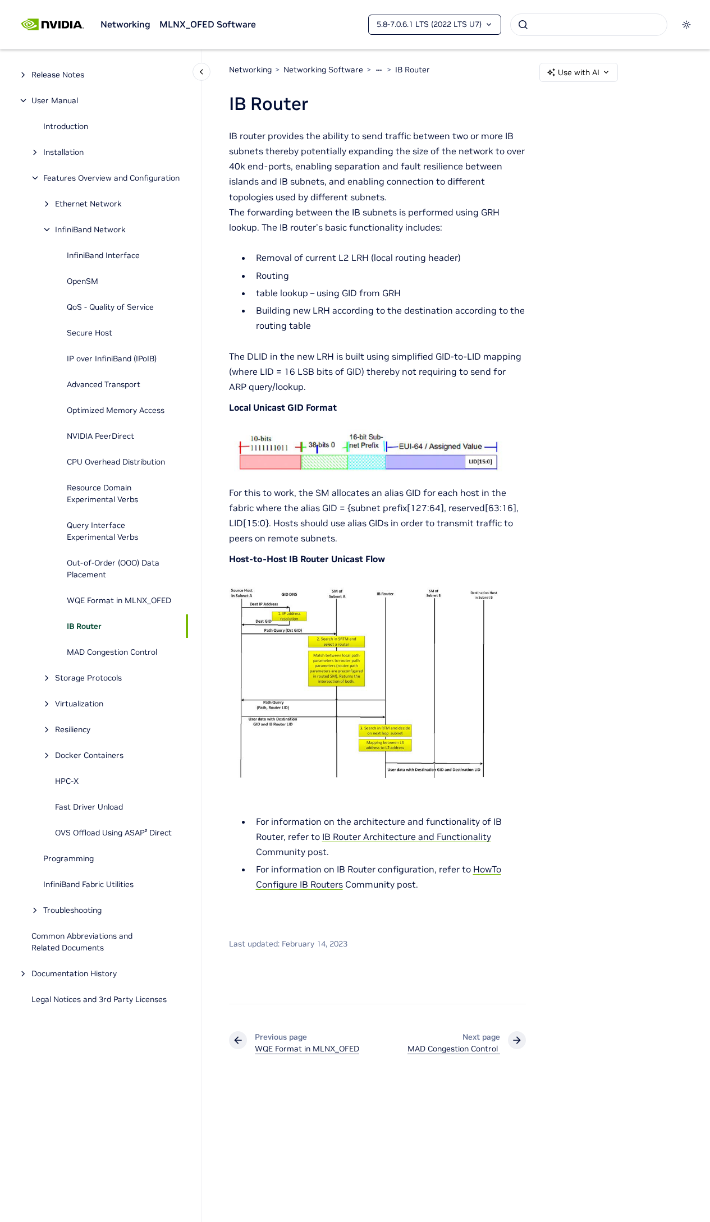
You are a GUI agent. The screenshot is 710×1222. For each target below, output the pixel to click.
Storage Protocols (88, 678)
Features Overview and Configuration (111, 178)
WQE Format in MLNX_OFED (119, 600)
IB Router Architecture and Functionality (406, 836)
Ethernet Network (88, 204)
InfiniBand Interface (103, 255)
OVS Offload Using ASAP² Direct (113, 833)
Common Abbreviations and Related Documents (81, 942)
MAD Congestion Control (113, 652)
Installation (63, 152)
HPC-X (67, 781)
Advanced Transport (103, 384)
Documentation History (74, 973)
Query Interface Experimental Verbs (102, 531)
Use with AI (578, 72)
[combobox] (589, 24)
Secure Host (89, 333)
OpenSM (82, 281)
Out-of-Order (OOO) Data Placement (113, 569)
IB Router (84, 626)
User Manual (54, 100)
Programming (68, 858)
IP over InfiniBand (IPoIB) (112, 358)
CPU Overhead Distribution (116, 462)
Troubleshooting (72, 910)
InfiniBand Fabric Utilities (88, 884)
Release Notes (57, 75)
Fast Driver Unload (89, 807)
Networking (125, 24)
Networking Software (323, 70)
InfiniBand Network (90, 229)
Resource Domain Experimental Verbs (102, 493)
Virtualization (79, 704)
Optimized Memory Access (115, 410)
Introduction (65, 126)
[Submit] (523, 25)
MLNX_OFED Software (207, 24)
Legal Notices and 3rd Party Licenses (99, 999)
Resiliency (72, 729)
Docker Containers (89, 755)
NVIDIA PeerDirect (100, 436)
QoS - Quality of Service (110, 307)
